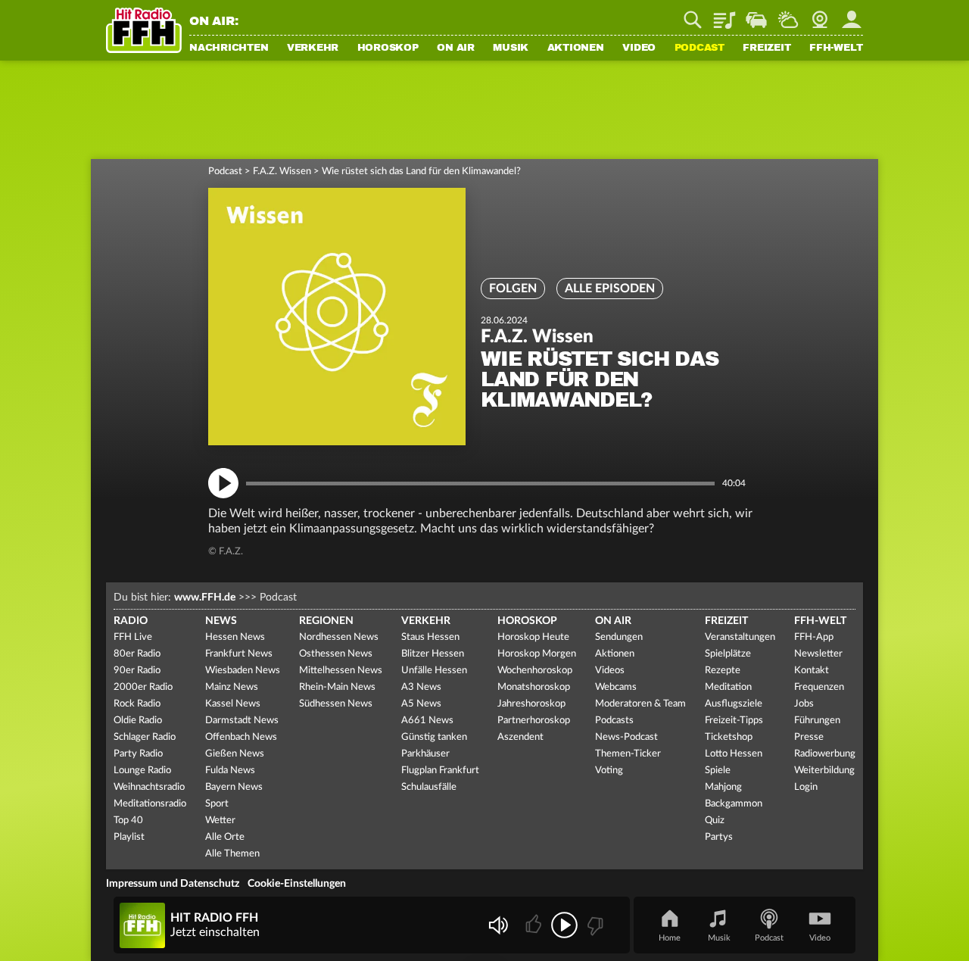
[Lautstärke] (497, 925)
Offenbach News (241, 737)
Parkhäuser (425, 754)
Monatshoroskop (533, 687)
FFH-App (813, 637)
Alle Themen (232, 854)
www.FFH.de (204, 597)
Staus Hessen (430, 637)
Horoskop (388, 48)
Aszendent (520, 737)
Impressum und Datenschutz (172, 883)
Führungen (817, 720)
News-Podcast (626, 737)
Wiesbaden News (242, 671)
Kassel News (232, 704)
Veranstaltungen (740, 637)
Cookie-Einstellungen (297, 883)
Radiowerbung (824, 754)
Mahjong (723, 787)
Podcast (699, 48)
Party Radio (138, 754)
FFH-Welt (836, 48)
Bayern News (234, 787)
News (221, 621)
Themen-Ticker (628, 754)
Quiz (714, 820)
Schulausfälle (428, 787)
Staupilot (756, 14)
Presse (809, 737)
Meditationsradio (150, 804)
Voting (609, 770)
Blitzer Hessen (432, 654)
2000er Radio (143, 687)
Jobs (804, 704)
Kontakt (811, 671)
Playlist (724, 14)
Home (670, 938)
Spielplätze (728, 654)
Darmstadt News (242, 720)
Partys (719, 837)
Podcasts (614, 720)
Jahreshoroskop (531, 704)
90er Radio (137, 671)
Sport (217, 804)
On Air (456, 48)
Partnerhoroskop (533, 720)
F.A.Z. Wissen (282, 171)
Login (806, 787)
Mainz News (231, 687)
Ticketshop (728, 737)
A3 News (421, 687)
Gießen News (234, 754)
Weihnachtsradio (149, 787)
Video (639, 48)
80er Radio (137, 654)
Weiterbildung (824, 770)
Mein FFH (851, 14)
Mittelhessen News (340, 671)
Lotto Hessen (733, 754)
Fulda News (230, 770)
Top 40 (128, 820)
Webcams (616, 687)
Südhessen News (335, 704)
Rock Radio (137, 704)
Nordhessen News (339, 637)
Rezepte (722, 671)
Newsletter (818, 654)
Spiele (718, 770)
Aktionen (575, 48)
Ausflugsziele (733, 704)
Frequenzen (819, 687)
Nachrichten (228, 48)
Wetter (788, 14)
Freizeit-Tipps (734, 720)
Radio (131, 621)
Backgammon (733, 804)
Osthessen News (335, 654)
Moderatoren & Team (640, 704)
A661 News (427, 720)
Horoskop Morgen (536, 654)
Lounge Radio (142, 770)
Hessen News (235, 637)
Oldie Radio (138, 720)
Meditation (728, 687)
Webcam (820, 14)
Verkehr (312, 48)
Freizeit (766, 48)
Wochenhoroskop (534, 671)
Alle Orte (225, 837)
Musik (510, 48)
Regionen (326, 621)
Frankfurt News (239, 654)
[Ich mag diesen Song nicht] (594, 925)
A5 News (421, 704)
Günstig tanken (434, 737)
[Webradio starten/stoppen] (564, 925)
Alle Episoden (610, 288)
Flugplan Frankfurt (440, 770)
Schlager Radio (145, 737)
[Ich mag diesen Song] (535, 925)
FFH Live (133, 637)
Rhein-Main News (337, 687)
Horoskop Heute (533, 637)
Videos (610, 671)
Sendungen (619, 637)
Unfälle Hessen (434, 671)
